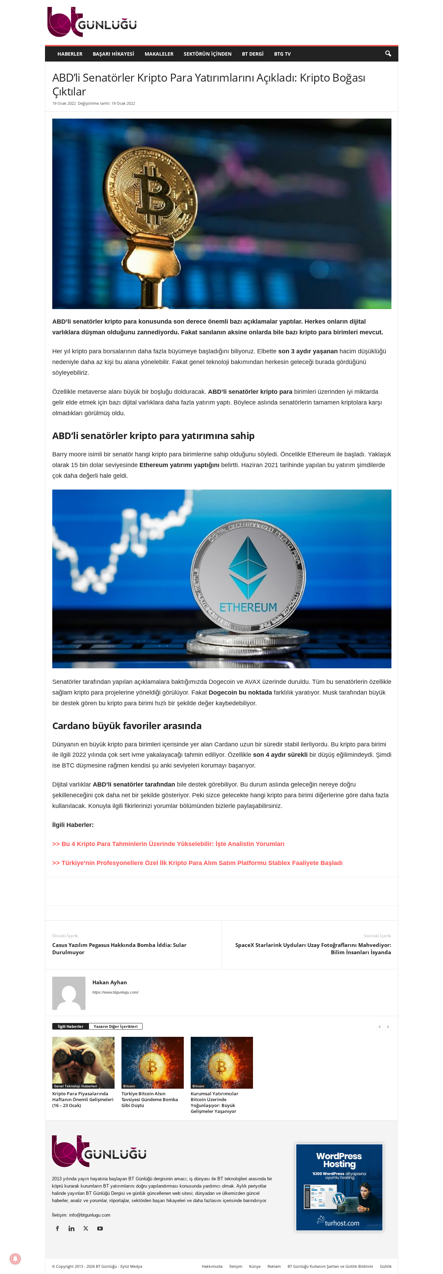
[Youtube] (100, 1229)
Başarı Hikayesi (113, 53)
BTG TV (282, 53)
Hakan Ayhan (109, 982)
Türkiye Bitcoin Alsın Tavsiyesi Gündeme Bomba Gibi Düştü (149, 1099)
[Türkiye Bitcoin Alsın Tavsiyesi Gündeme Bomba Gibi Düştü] (152, 1063)
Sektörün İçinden (208, 53)
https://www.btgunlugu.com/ (115, 992)
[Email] (164, 891)
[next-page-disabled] (388, 1026)
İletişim (235, 1266)
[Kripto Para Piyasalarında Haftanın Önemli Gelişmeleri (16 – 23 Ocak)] (83, 1063)
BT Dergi (253, 53)
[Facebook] (84, 891)
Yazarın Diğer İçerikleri (115, 1026)
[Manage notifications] (15, 1258)
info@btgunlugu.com (89, 1215)
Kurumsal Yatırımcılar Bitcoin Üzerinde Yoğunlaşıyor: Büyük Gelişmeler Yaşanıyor (214, 1102)
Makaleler (159, 53)
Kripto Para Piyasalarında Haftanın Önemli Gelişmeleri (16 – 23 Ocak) (83, 1099)
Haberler (69, 53)
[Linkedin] (52, 891)
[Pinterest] (100, 891)
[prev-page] (379, 1026)
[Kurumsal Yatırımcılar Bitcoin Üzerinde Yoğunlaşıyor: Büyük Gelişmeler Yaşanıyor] (222, 1063)
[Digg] (116, 891)
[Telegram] (148, 891)
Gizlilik (386, 1266)
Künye (255, 1266)
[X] (68, 891)
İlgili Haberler (70, 1026)
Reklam (274, 1266)
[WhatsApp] (132, 891)
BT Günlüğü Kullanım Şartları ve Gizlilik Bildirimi (330, 1266)
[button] (388, 54)
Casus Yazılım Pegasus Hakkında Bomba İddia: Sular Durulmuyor (119, 948)
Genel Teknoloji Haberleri (75, 1086)
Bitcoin (129, 1086)
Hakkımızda (212, 1266)
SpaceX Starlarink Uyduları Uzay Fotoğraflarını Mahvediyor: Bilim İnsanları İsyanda (313, 948)
